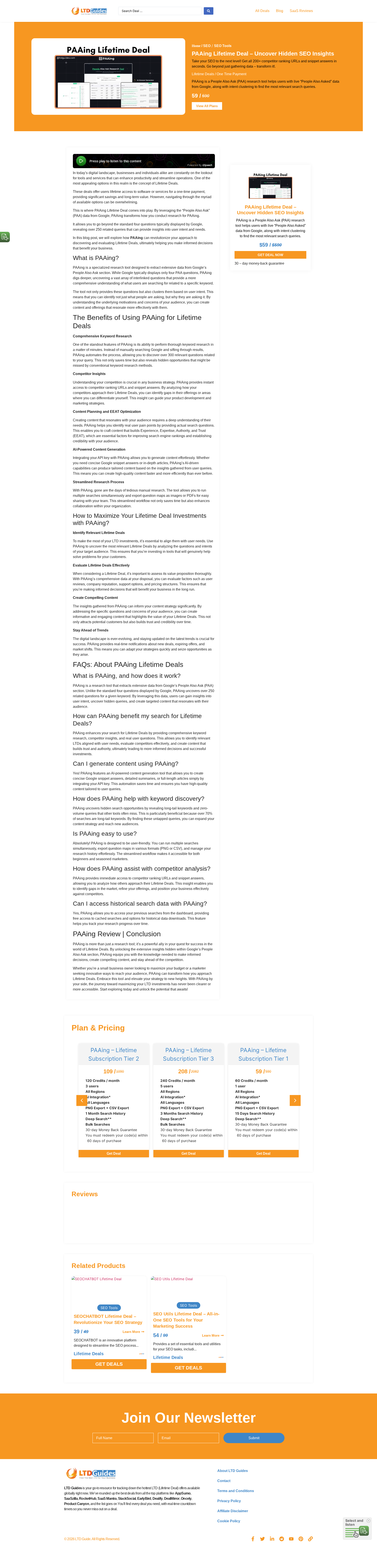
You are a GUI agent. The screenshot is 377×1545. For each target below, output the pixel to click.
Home (196, 46)
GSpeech (207, 165)
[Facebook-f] (252, 1538)
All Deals (262, 11)
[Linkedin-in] (272, 1538)
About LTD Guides (232, 1471)
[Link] (310, 1538)
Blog (279, 11)
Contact (223, 1481)
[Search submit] (208, 11)
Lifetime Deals (203, 74)
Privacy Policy (229, 1501)
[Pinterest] (300, 1538)
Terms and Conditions (235, 1491)
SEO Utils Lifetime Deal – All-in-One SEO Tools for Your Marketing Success (186, 1320)
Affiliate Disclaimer (232, 1511)
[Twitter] (262, 1538)
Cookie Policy (228, 1521)
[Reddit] (281, 1538)
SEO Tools (222, 46)
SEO (207, 46)
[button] (295, 1100)
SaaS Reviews (301, 11)
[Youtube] (291, 1538)
